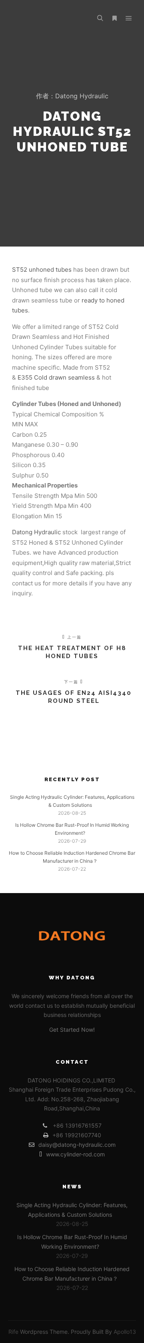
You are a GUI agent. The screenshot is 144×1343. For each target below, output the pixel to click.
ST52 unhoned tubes (42, 269)
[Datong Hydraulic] (48, 18)
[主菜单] (129, 18)
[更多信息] (114, 18)
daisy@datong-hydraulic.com (77, 1144)
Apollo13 (125, 1331)
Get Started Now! (72, 1029)
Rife (13, 1331)
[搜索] (100, 18)
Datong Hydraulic (36, 532)
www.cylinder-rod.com (75, 1154)
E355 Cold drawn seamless (56, 377)
